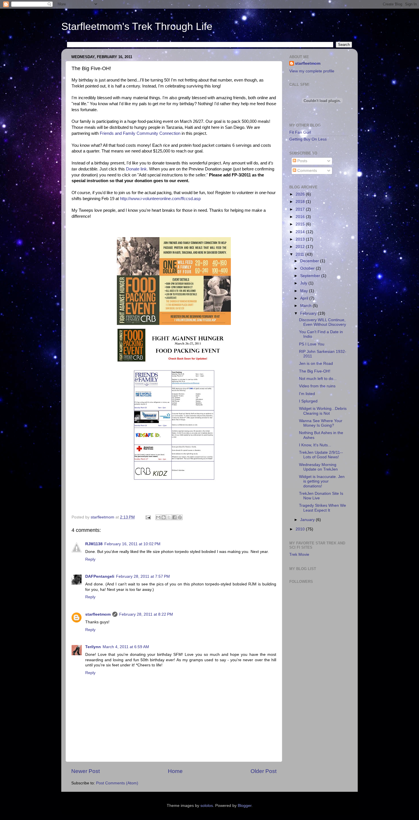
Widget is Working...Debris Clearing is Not (323, 410)
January (308, 520)
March (306, 306)
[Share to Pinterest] (180, 517)
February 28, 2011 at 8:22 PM (146, 614)
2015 (301, 224)
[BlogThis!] (163, 517)
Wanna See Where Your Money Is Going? (320, 423)
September (310, 276)
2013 (301, 239)
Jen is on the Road (316, 363)
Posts (301, 161)
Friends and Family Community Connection (141, 133)
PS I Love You (311, 344)
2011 (300, 254)
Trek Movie (299, 554)
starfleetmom (98, 614)
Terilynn (93, 647)
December (310, 261)
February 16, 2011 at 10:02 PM (132, 544)
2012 (301, 247)
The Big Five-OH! (314, 371)
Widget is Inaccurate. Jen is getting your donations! (322, 481)
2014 (301, 232)
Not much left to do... (318, 379)
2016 (301, 217)
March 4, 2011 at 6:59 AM (126, 647)
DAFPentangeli (99, 576)
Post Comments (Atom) (117, 783)
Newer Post (85, 771)
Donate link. (137, 169)
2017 (301, 209)
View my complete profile (311, 71)
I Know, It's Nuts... (315, 445)
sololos (206, 805)
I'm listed (307, 394)
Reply (90, 559)
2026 (301, 194)
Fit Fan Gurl (300, 132)
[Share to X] (169, 517)
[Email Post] (148, 517)
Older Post (263, 771)
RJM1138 (94, 544)
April (304, 298)
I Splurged (308, 401)
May (304, 291)
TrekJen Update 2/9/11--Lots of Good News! (321, 454)
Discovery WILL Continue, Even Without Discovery (322, 322)
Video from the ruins (317, 386)
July (304, 283)
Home (175, 771)
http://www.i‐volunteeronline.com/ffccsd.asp (160, 198)
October (308, 268)
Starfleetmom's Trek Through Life (136, 26)
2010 (301, 529)
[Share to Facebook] (174, 517)
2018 (301, 202)
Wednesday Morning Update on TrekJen (318, 467)
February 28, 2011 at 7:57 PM (143, 576)
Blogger (244, 805)
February (309, 313)
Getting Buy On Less (308, 139)
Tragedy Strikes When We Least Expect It (322, 507)
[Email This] (158, 517)
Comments (306, 170)
